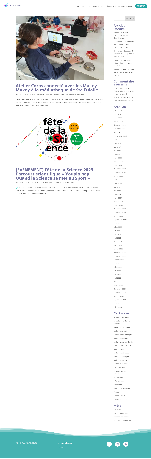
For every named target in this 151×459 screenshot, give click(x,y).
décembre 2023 (120, 209)
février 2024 (118, 201)
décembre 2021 (120, 289)
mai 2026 (117, 114)
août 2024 (117, 180)
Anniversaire (94, 6)
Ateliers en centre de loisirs (124, 342)
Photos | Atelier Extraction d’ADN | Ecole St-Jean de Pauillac (124, 72)
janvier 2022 (118, 285)
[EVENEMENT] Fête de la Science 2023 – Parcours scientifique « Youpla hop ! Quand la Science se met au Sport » (56, 174)
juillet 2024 (118, 183)
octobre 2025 (119, 132)
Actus (84, 6)
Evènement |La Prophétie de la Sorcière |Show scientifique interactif (124, 44)
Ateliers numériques (61, 94)
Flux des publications (121, 413)
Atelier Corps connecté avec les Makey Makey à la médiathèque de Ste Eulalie (57, 88)
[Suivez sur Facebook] (109, 444)
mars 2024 (118, 198)
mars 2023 (118, 241)
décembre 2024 (120, 169)
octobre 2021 (119, 296)
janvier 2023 (118, 249)
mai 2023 (117, 234)
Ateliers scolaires (120, 360)
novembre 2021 (120, 292)
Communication (58, 183)
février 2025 (118, 161)
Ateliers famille (119, 349)
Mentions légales (65, 443)
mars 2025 (118, 158)
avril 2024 (117, 194)
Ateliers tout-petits (121, 364)
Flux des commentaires (122, 417)
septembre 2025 (120, 136)
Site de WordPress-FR (122, 420)
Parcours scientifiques (122, 388)
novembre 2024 (120, 172)
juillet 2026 (118, 110)
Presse (116, 392)
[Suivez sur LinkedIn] (125, 444)
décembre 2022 (120, 252)
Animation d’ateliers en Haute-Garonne (116, 6)
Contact (61, 447)
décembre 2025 (120, 125)
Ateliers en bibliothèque (45, 94)
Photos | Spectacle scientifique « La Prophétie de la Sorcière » (124, 35)
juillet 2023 (118, 227)
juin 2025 (117, 147)
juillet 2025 (118, 143)
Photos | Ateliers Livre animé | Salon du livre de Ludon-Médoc (123, 63)
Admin (21, 94)
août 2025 (117, 140)
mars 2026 (118, 118)
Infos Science (119, 381)
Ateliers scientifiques (76, 94)
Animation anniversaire (122, 317)
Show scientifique (120, 399)
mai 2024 (117, 190)
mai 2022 (117, 274)
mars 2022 (118, 281)
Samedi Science (119, 395)
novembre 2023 (120, 212)
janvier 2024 (118, 205)
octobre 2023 (119, 216)
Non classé (118, 385)
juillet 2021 (118, 307)
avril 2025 (117, 154)
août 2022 (117, 263)
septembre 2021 (120, 300)
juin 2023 (117, 231)
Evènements (69, 183)
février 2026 (118, 121)
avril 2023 (117, 238)
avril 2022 (117, 278)
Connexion (117, 409)
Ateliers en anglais (120, 331)
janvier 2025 (118, 165)
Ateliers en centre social (123, 345)
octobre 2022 (119, 260)
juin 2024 (117, 187)
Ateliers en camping (121, 338)
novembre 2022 (120, 256)
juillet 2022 (118, 267)
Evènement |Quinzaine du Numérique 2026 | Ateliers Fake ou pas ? (124, 54)
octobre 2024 (119, 176)
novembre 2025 (120, 129)
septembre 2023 (120, 220)
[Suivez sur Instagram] (117, 444)
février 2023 (118, 245)
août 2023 (117, 223)
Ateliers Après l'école (122, 327)
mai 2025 (117, 150)
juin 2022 (117, 271)
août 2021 (117, 303)
